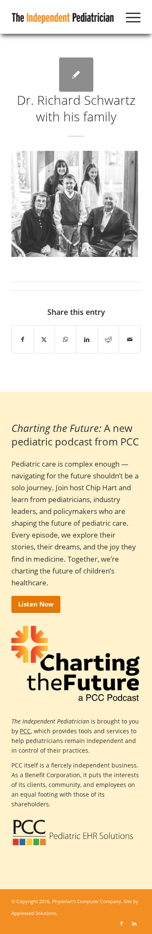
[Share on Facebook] (22, 339)
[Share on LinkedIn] (87, 339)
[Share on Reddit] (108, 339)
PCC (25, 731)
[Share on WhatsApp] (65, 339)
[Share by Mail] (129, 339)
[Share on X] (44, 339)
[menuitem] (129, 17)
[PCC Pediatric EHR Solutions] (72, 832)
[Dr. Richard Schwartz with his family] (76, 74)
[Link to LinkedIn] (134, 923)
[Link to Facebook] (121, 923)
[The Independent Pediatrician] (63, 17)
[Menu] (129, 17)
